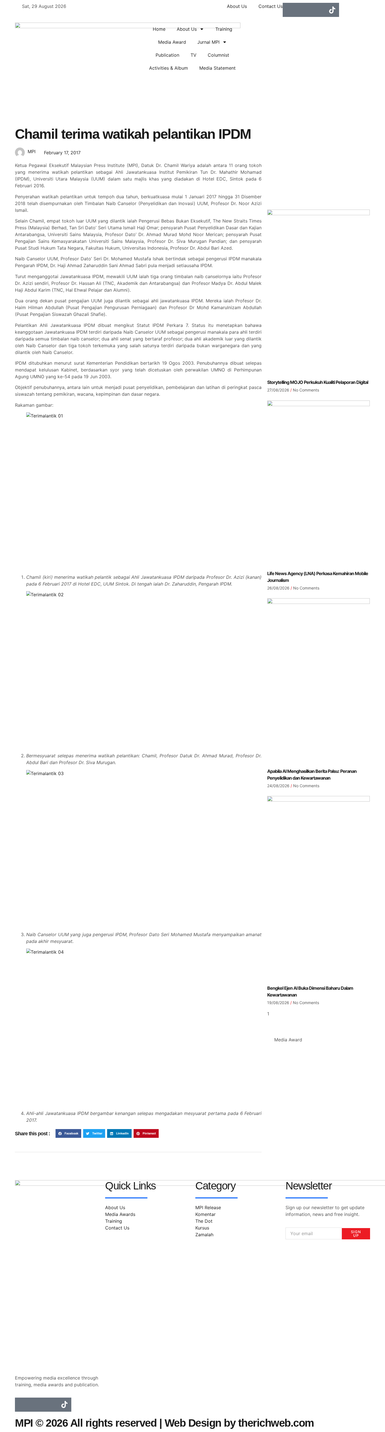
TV (193, 55)
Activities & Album (168, 68)
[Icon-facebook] (290, 10)
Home (159, 29)
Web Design (193, 1423)
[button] (68, 1133)
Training (223, 29)
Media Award (172, 42)
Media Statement (217, 68)
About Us (187, 29)
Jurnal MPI (208, 42)
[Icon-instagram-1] (304, 10)
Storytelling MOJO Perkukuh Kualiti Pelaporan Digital (317, 382)
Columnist (218, 55)
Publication (167, 55)
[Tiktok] (332, 10)
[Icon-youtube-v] (318, 10)
